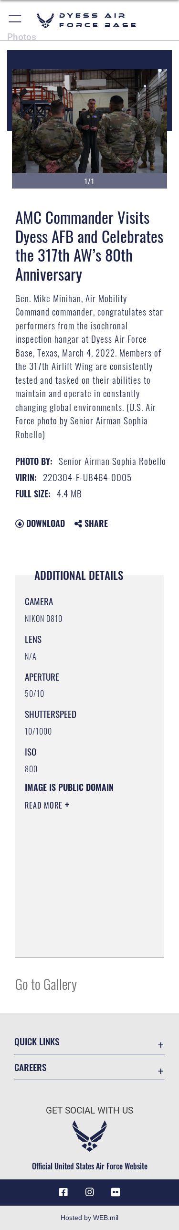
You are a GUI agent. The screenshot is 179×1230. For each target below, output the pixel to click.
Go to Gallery (46, 983)
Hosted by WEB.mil (89, 1217)
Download (44, 523)
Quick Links (36, 1041)
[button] (15, 20)
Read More (45, 805)
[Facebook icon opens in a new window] (63, 1192)
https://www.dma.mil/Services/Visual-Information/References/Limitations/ (83, 939)
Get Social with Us (89, 1110)
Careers (30, 1067)
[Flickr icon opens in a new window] (115, 1192)
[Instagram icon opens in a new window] (90, 1192)
